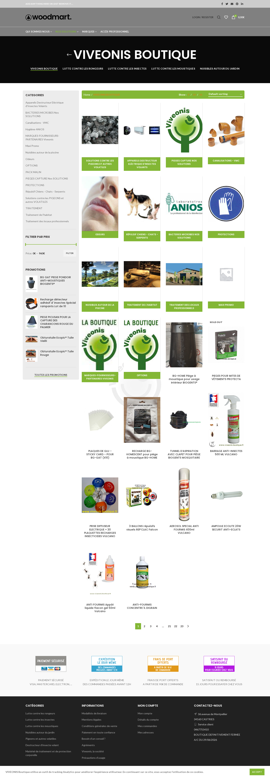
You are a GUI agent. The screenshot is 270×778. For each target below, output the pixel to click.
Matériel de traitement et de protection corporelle (48, 753)
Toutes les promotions (50, 374)
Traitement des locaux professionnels (47, 221)
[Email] (232, 3)
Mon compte (145, 713)
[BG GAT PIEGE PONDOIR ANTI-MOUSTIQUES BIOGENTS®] (31, 284)
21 (169, 626)
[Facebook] (222, 3)
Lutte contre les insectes (40, 719)
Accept (257, 771)
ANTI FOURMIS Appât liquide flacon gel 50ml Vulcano (100, 608)
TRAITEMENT (34, 208)
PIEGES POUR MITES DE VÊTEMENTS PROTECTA (226, 377)
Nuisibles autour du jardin (40, 732)
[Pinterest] (237, 3)
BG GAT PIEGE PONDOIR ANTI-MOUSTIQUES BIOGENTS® (55, 281)
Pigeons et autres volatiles (41, 738)
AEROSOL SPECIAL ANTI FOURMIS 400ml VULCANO (184, 529)
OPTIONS (32, 165)
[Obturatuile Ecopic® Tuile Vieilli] (31, 340)
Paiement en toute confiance (98, 732)
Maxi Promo (32, 145)
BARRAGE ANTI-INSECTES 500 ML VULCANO (226, 452)
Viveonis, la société (93, 751)
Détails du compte (148, 719)
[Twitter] (226, 3)
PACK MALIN (33, 172)
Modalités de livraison (94, 713)
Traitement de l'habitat (39, 214)
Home (87, 94)
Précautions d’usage (93, 757)
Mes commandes (147, 726)
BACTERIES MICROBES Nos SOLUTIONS (42, 114)
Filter (70, 253)
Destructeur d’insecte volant (42, 745)
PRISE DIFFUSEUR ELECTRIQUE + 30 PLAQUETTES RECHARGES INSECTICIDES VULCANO (100, 531)
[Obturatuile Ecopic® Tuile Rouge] (31, 356)
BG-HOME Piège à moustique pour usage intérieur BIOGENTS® (184, 379)
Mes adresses (146, 732)
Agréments (88, 745)
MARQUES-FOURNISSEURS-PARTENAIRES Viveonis (42, 137)
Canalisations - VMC (37, 122)
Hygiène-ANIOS (35, 129)
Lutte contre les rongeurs (40, 713)
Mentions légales (91, 719)
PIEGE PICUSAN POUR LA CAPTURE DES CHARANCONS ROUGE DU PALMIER (56, 322)
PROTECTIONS (35, 185)
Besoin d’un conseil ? (93, 738)
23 (181, 626)
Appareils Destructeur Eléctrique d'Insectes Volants (45, 104)
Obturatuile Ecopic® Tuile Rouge (57, 353)
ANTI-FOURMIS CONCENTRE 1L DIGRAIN (142, 606)
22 (175, 626)
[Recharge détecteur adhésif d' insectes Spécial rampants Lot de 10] (31, 304)
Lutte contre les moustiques (42, 726)
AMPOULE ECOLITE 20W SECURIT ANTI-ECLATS (226, 527)
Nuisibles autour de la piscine (42, 152)
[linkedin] (242, 3)
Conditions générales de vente (99, 726)
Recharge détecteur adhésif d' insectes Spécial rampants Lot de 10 (58, 303)
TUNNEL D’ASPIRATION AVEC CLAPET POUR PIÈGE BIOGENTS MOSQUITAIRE (184, 454)
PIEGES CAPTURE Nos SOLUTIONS (47, 178)
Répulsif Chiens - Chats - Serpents (45, 191)
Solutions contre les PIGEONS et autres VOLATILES (45, 200)
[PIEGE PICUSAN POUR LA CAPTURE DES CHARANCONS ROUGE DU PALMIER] (31, 322)
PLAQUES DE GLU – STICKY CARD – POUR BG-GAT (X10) (100, 454)
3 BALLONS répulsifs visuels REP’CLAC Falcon (142, 527)
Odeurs (30, 159)
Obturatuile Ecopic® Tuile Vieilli (57, 339)
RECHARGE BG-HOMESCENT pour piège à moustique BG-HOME (142, 454)
